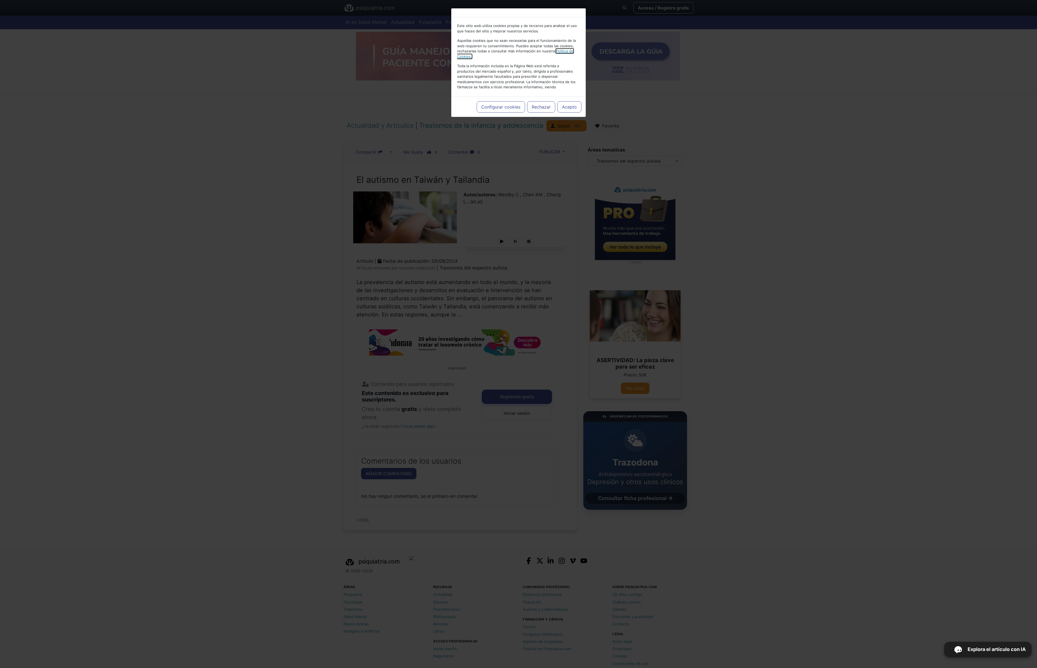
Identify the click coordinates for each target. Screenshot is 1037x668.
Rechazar (541, 107)
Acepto (569, 107)
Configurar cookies (500, 107)
